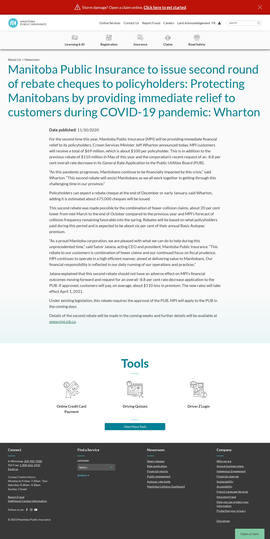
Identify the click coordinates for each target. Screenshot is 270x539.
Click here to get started (165, 7)
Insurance (140, 44)
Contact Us (131, 23)
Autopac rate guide (158, 481)
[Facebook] (27, 509)
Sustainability (225, 481)
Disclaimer (223, 521)
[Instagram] (31, 509)
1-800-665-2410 (30, 465)
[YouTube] (36, 509)
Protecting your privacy (231, 510)
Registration (109, 44)
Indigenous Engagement (231, 471)
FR (213, 23)
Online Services (109, 23)
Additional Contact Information (27, 501)
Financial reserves (228, 476)
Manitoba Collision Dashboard (166, 486)
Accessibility (224, 486)
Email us (13, 469)
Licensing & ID (75, 44)
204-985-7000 (33, 461)
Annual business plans (230, 466)
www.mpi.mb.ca (62, 321)
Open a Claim (250, 534)
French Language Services (232, 491)
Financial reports (157, 471)
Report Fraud (151, 23)
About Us (14, 59)
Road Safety (196, 44)
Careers (168, 23)
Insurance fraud (226, 496)
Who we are (224, 461)
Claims (168, 44)
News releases (155, 461)
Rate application (157, 466)
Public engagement (158, 476)
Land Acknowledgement (193, 23)
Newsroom (32, 59)
